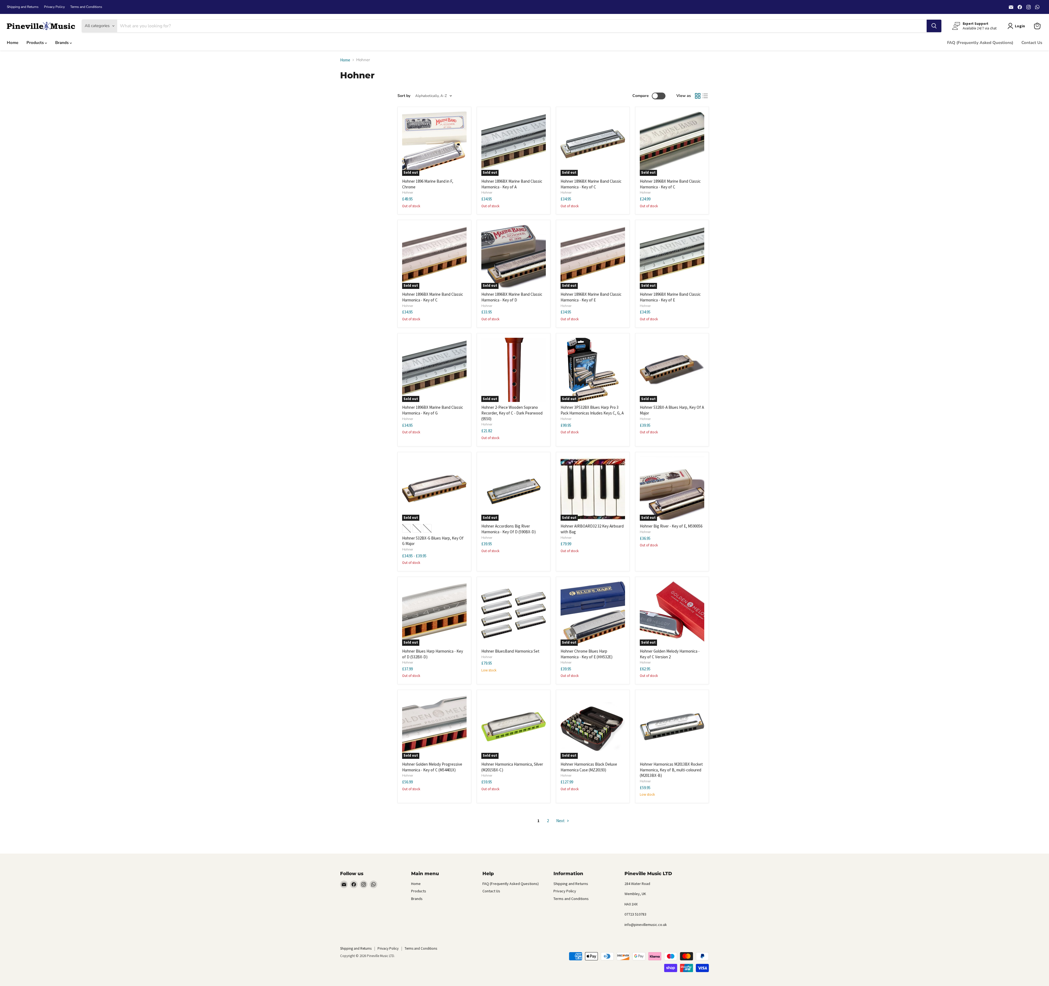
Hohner (407, 192)
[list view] (705, 96)
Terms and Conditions (86, 7)
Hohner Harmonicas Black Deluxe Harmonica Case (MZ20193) (589, 767)
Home (12, 42)
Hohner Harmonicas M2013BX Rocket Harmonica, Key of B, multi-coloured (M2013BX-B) (671, 770)
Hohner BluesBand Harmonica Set (510, 651)
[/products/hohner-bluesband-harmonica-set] (513, 613)
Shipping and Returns (23, 7)
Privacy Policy (54, 7)
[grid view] (698, 96)
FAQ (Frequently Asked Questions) (980, 42)
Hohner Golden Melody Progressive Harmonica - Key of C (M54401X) (432, 767)
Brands (62, 42)
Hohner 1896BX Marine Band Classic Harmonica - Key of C (591, 184)
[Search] (934, 26)
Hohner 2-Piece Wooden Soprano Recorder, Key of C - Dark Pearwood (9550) (512, 413)
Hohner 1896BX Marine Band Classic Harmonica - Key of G (432, 410)
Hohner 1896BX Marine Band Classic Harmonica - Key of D (511, 297)
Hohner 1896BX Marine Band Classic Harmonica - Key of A (511, 184)
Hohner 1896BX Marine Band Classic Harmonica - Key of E (591, 297)
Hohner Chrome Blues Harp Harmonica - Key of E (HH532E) (586, 654)
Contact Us (1031, 42)
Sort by (403, 96)
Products (35, 42)
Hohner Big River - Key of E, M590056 (671, 526)
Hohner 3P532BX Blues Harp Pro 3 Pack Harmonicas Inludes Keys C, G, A (592, 410)
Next (560, 820)
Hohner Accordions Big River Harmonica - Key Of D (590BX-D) (508, 528)
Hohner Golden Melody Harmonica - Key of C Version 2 (670, 654)
